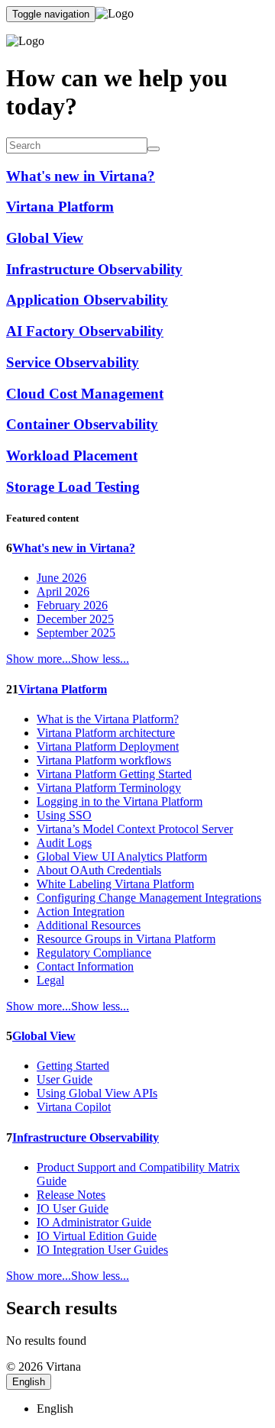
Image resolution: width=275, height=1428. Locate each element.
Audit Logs (64, 842)
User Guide (64, 1079)
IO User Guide (72, 1208)
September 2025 (76, 632)
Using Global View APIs (97, 1093)
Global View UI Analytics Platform (122, 856)
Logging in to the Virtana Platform (119, 801)
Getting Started (73, 1065)
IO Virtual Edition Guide (97, 1235)
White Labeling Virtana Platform (115, 883)
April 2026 (63, 591)
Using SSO (64, 815)
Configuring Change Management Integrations (149, 897)
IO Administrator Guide (94, 1222)
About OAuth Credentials (99, 870)
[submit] (153, 149)
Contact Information (85, 966)
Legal (50, 980)
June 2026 (61, 577)
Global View (44, 1035)
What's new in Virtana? (73, 547)
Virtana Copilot (74, 1106)
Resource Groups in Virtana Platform (126, 938)
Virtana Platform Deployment (108, 746)
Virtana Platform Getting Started (114, 773)
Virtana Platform (62, 689)
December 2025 (75, 618)
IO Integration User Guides (102, 1249)
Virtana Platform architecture (106, 732)
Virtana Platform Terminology (109, 787)
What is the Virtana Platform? (108, 718)
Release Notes (71, 1194)
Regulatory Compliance (94, 952)
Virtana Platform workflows (104, 760)
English (28, 1382)
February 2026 (72, 605)
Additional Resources (89, 925)
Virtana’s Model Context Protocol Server (135, 828)
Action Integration (81, 911)
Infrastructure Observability (85, 1137)
